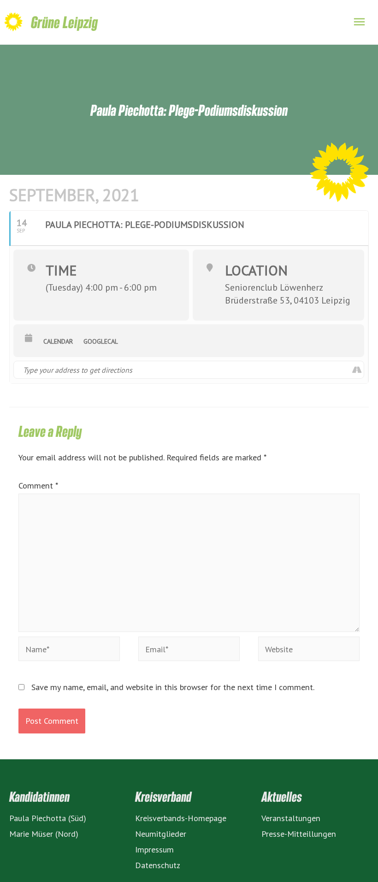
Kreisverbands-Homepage (180, 817)
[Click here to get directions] (356, 369)
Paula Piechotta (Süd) (47, 817)
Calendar (58, 341)
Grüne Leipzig (64, 22)
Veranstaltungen (290, 817)
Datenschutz (157, 864)
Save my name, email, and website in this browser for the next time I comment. (172, 686)
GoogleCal (100, 341)
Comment (38, 485)
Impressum (154, 849)
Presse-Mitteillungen (298, 833)
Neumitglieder (160, 833)
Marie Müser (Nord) (43, 833)
